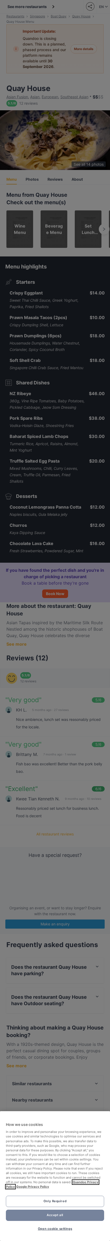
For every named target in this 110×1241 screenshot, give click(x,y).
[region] (55, 1176)
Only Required (55, 1201)
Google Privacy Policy (32, 1187)
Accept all (55, 1215)
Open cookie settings (55, 1229)
